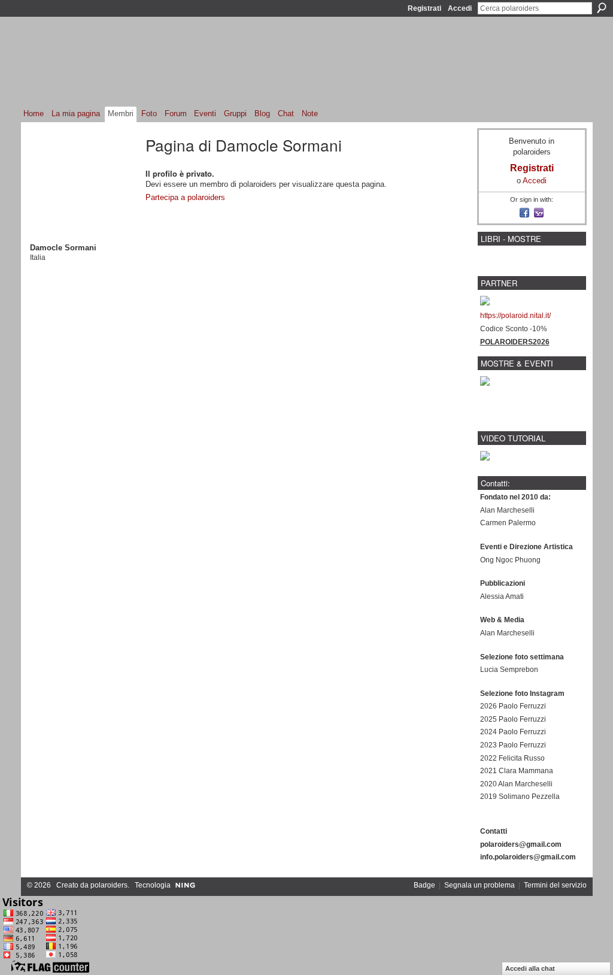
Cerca (601, 7)
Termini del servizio (555, 885)
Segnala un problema (479, 885)
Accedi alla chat (530, 968)
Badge (424, 885)
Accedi (460, 8)
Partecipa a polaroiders (185, 197)
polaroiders (109, 885)
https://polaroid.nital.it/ (515, 315)
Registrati (424, 8)
